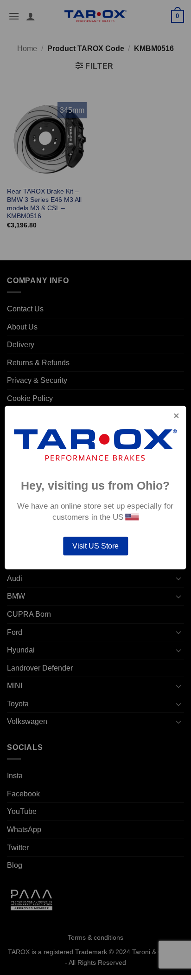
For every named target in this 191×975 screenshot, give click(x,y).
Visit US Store (95, 546)
